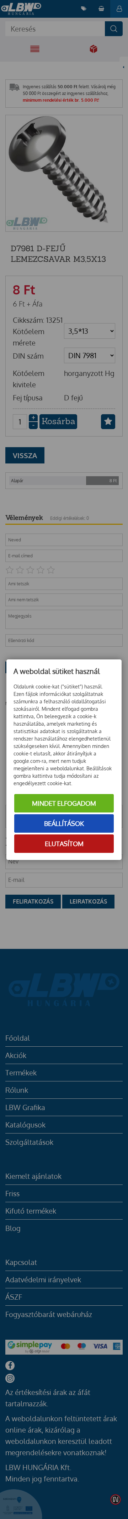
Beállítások (64, 823)
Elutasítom (64, 844)
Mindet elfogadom (64, 803)
